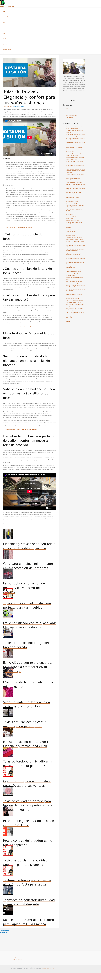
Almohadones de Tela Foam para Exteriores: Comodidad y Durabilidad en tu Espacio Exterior (75, 205)
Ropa (4, 33)
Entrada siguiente (4, 932)
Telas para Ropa (69, 117)
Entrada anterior (4, 930)
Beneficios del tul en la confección (74, 182)
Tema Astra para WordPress (47, 968)
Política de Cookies (17, 959)
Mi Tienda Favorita (7, 49)
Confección (5, 16)
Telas (4, 27)
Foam (4, 22)
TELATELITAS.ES (7, 7)
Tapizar (4, 38)
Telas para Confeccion (71, 115)
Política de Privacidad (17, 956)
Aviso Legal (15, 958)
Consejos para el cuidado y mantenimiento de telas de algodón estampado (74, 222)
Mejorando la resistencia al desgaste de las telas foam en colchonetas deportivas (75, 254)
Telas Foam (68, 113)
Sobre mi (5, 44)
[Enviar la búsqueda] (65, 100)
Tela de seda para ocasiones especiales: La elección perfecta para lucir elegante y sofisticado (75, 170)
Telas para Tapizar (8, 106)
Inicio (4, 11)
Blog (67, 108)
